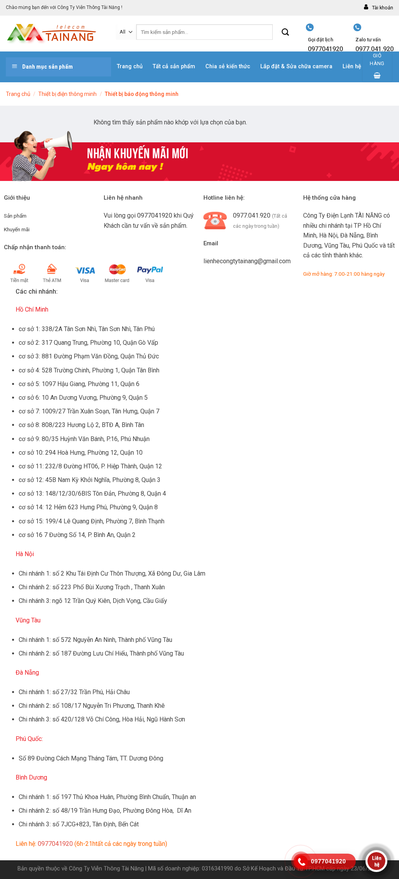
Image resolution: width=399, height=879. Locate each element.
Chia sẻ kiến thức (227, 66)
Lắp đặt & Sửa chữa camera (296, 66)
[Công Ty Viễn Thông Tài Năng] (55, 33)
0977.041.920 (251, 215)
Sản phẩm (15, 216)
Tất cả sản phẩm (174, 66)
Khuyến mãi (17, 229)
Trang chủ (130, 66)
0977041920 (154, 215)
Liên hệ (352, 66)
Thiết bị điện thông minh (67, 94)
